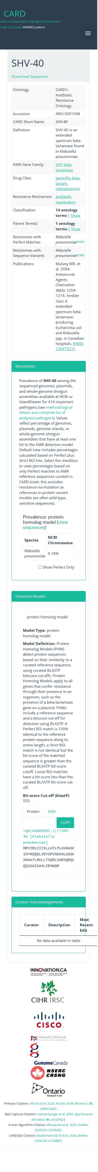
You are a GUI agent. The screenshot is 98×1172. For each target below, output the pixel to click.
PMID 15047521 (70, 346)
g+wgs (80, 241)
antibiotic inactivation (66, 199)
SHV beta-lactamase (64, 167)
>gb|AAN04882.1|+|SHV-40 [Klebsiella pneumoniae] (46, 837)
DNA (52, 811)
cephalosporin (68, 188)
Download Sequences (29, 76)
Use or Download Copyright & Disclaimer (30, 21)
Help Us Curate (11, 27)
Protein (33, 811)
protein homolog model (47, 616)
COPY (65, 822)
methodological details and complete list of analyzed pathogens (46, 412)
